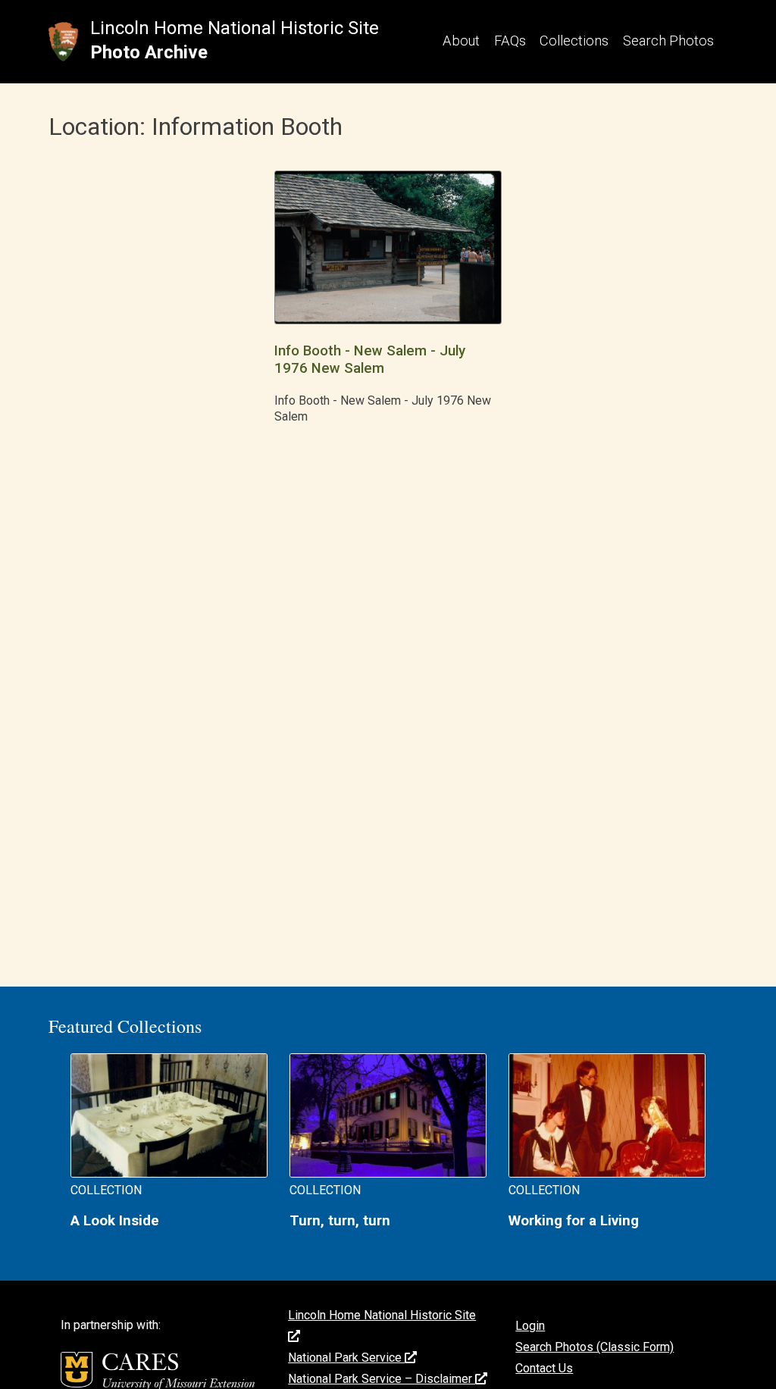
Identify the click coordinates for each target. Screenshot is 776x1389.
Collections (574, 40)
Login (530, 1326)
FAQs (510, 40)
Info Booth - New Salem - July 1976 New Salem (369, 360)
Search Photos (668, 40)
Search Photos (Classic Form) (594, 1347)
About (461, 40)
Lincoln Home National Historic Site (234, 28)
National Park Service (346, 1357)
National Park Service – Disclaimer (381, 1379)
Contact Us (544, 1368)
